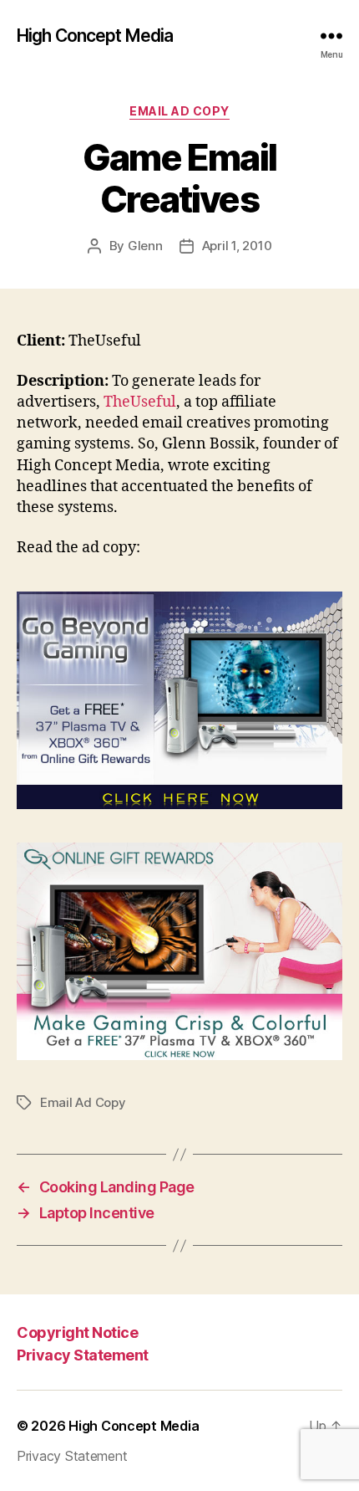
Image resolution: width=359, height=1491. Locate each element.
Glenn (145, 246)
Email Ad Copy (179, 111)
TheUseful (140, 402)
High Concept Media (95, 35)
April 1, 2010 (237, 246)
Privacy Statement (83, 1355)
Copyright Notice (77, 1332)
